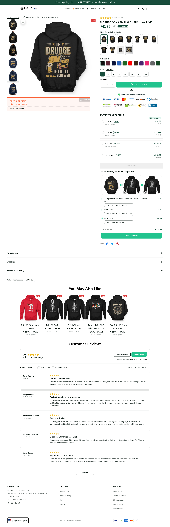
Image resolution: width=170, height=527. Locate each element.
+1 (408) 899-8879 (14, 496)
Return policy (118, 504)
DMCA (62, 504)
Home (9, 17)
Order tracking (65, 495)
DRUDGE (17, 17)
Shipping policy (118, 500)
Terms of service (119, 495)
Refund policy (118, 509)
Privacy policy (118, 491)
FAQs (62, 500)
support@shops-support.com (18, 499)
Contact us (64, 491)
